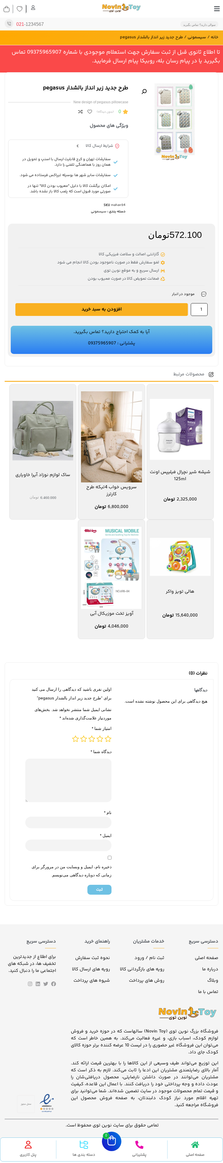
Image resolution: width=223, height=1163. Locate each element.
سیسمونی (197, 37)
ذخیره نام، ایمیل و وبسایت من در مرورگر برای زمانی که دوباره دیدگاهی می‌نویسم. (72, 870)
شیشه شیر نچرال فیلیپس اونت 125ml (180, 476)
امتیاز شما (102, 728)
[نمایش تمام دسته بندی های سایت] (84, 1145)
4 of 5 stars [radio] (83, 738)
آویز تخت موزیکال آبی (111, 613)
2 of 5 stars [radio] (99, 738)
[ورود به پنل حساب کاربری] (28, 1145)
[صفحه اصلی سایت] (195, 1145)
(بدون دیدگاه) (105, 112)
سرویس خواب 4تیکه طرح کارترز (111, 491)
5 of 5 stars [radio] (75, 738)
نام (108, 812)
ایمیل (106, 835)
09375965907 (102, 343)
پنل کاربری (28, 1155)
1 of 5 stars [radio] (108, 738)
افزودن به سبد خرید (102, 309)
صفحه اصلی (195, 1155)
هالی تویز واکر (180, 591)
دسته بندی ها (84, 1155)
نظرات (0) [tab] (198, 673)
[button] (144, 91)
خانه (214, 37)
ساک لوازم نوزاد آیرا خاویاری (42, 475)
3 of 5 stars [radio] (91, 738)
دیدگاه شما (101, 751)
